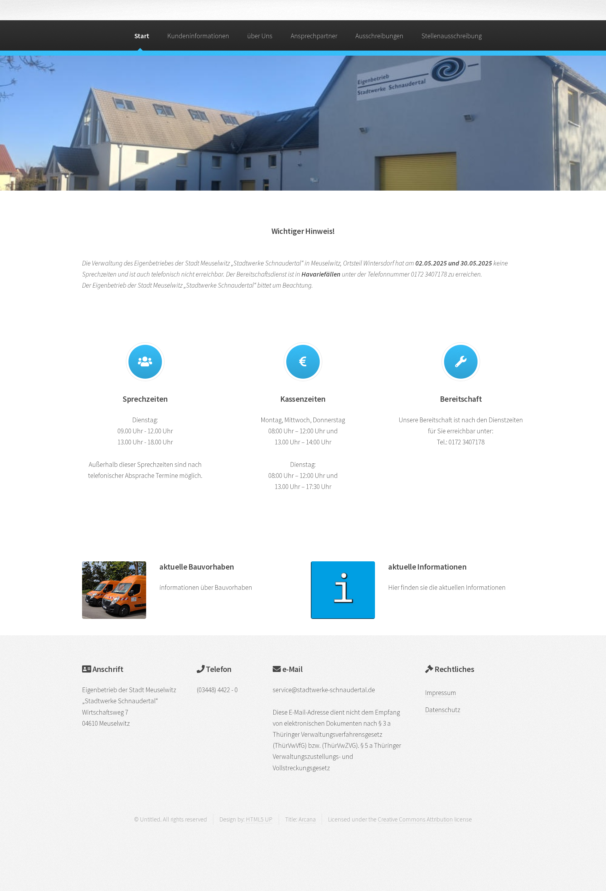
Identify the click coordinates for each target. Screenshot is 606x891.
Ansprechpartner (314, 36)
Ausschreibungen (379, 36)
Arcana (307, 819)
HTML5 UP (259, 819)
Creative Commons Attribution (415, 819)
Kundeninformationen (198, 36)
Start (141, 36)
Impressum (440, 692)
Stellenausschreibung (451, 36)
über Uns (259, 36)
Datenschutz (442, 709)
